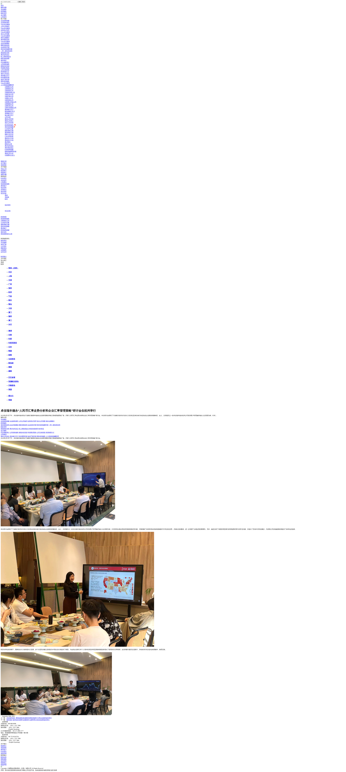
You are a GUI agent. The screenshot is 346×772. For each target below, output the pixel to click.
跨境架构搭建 (5, 230)
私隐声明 (3, 764)
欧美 (6, 199)
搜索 (19, 1)
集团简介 (3, 746)
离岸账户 (3, 228)
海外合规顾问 (50, 421)
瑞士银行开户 (9, 115)
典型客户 (3, 186)
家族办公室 (8, 144)
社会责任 (3, 178)
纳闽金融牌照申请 (10, 151)
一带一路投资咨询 (54, 425)
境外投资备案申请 (42, 425)
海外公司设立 (5, 436)
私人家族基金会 (24, 428)
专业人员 (3, 169)
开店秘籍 (3, 242)
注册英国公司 (9, 100)
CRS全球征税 (9, 136)
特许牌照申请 (23, 436)
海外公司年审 (9, 123)
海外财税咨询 (5, 425)
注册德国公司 (9, 104)
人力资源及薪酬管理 (52, 436)
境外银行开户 (14, 436)
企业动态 (3, 180)
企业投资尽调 (32, 425)
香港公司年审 (9, 119)
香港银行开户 (9, 109)
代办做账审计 (5, 432)
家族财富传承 (5, 428)
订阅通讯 (3, 182)
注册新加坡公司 (10, 92)
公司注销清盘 (41, 432)
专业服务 (3, 9)
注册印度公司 (9, 105)
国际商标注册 (9, 130)
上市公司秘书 (23, 421)
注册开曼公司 (9, 96)
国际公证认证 (9, 134)
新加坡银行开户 (10, 111)
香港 (6, 195)
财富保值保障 (33, 428)
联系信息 (3, 757)
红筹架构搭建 (9, 149)
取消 (23, 1)
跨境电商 (3, 217)
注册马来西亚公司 (10, 107)
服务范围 (3, 7)
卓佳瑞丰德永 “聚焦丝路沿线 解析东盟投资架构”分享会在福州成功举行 (29, 718)
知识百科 (3, 187)
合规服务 (3, 250)
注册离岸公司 (9, 87)
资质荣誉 (3, 165)
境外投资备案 (9, 127)
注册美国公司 (9, 90)
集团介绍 (3, 161)
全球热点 (3, 189)
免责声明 (3, 753)
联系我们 (3, 170)
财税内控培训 (23, 432)
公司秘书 (3, 17)
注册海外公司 (5, 220)
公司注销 (8, 117)
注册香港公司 (9, 88)
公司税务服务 (14, 432)
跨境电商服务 (9, 125)
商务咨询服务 (41, 436)
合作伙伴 (3, 252)
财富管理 (3, 13)
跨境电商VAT (50, 432)
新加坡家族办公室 (6, 234)
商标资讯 (3, 248)
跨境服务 (3, 11)
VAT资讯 (3, 246)
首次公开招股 (41, 421)
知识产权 (3, 244)
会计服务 (3, 15)
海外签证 (41, 428)
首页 (2, 5)
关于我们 (3, 163)
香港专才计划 (9, 138)
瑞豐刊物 (3, 174)
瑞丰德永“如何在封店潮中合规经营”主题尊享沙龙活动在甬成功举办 (28, 720)
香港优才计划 (9, 140)
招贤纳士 (3, 172)
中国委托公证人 (10, 155)
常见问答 (3, 193)
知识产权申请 (32, 436)
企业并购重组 (14, 425)
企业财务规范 (14, 421)
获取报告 (3, 759)
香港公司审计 (9, 121)
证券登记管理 (32, 421)
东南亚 (7, 197)
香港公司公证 (9, 153)
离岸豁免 (8, 142)
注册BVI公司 (9, 98)
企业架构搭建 (5, 421)
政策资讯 (3, 240)
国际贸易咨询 (23, 425)
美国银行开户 (9, 113)
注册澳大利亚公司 (10, 102)
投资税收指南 (5, 184)
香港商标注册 (9, 132)
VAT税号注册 (9, 129)
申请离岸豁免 (32, 432)
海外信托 (3, 232)
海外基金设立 (9, 147)
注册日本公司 (9, 94)
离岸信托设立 (9, 146)
